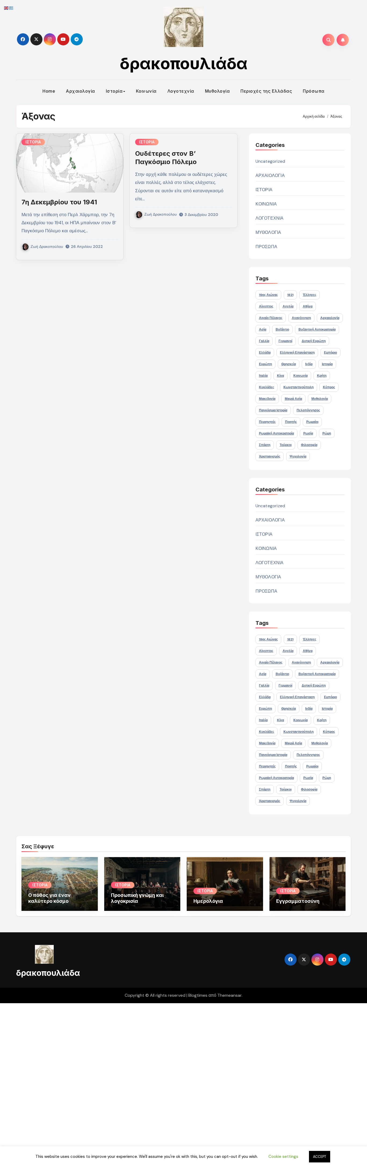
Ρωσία (308, 433)
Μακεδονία (267, 399)
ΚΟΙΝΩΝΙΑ (266, 204)
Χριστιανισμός (269, 456)
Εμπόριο (330, 352)
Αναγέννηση (301, 318)
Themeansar (229, 995)
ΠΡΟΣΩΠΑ (266, 246)
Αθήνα (307, 306)
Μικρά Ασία (293, 399)
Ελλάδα (265, 352)
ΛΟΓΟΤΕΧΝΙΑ (270, 218)
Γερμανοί (285, 341)
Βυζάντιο (282, 329)
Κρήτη (321, 376)
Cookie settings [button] (283, 1156)
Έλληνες (309, 295)
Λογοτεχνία (180, 91)
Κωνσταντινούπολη (298, 387)
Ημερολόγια (208, 901)
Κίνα (280, 376)
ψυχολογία (298, 456)
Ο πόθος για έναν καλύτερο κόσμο (49, 898)
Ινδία (308, 364)
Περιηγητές (267, 422)
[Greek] (11, 7)
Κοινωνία (146, 91)
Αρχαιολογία (80, 91)
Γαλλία (264, 341)
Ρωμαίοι (312, 422)
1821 (290, 295)
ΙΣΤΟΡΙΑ (33, 142)
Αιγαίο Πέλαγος (270, 318)
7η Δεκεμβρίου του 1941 (59, 202)
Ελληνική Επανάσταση (297, 352)
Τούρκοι (286, 445)
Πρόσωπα (314, 91)
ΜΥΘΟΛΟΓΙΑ (268, 232)
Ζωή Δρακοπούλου (47, 246)
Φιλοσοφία (309, 445)
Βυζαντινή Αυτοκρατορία (317, 329)
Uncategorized (270, 161)
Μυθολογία (217, 91)
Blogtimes (197, 995)
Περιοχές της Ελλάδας (266, 91)
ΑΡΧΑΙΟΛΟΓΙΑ (270, 175)
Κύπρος (329, 387)
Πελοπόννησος (308, 410)
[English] (6, 7)
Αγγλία (288, 306)
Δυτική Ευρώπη (314, 341)
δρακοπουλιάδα (183, 63)
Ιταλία (263, 376)
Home (48, 91)
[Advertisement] (162, 1083)
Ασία (262, 329)
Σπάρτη (264, 445)
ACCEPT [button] (319, 1156)
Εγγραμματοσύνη (297, 901)
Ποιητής (291, 422)
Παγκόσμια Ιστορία (273, 410)
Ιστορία (114, 91)
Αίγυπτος (266, 306)
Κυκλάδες (266, 387)
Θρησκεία (288, 364)
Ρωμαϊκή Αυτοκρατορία (276, 433)
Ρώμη (326, 433)
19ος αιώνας (268, 295)
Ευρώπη (265, 364)
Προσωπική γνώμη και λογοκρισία (137, 898)
